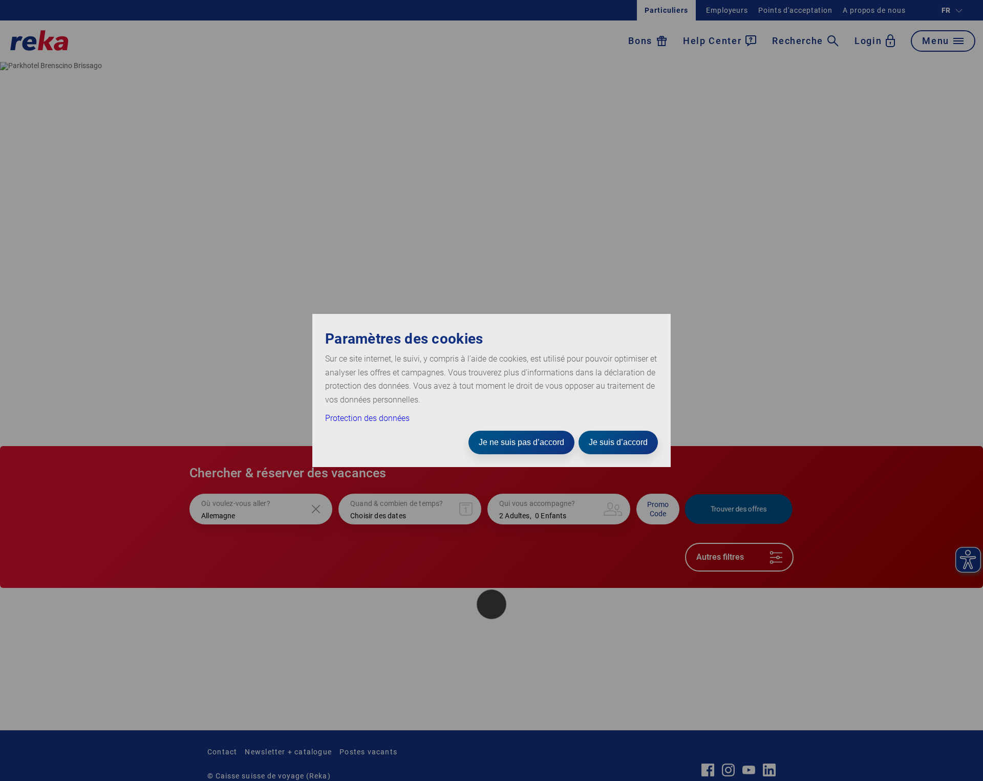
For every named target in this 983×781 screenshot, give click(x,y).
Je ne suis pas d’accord (521, 442)
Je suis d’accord (618, 442)
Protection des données (367, 418)
